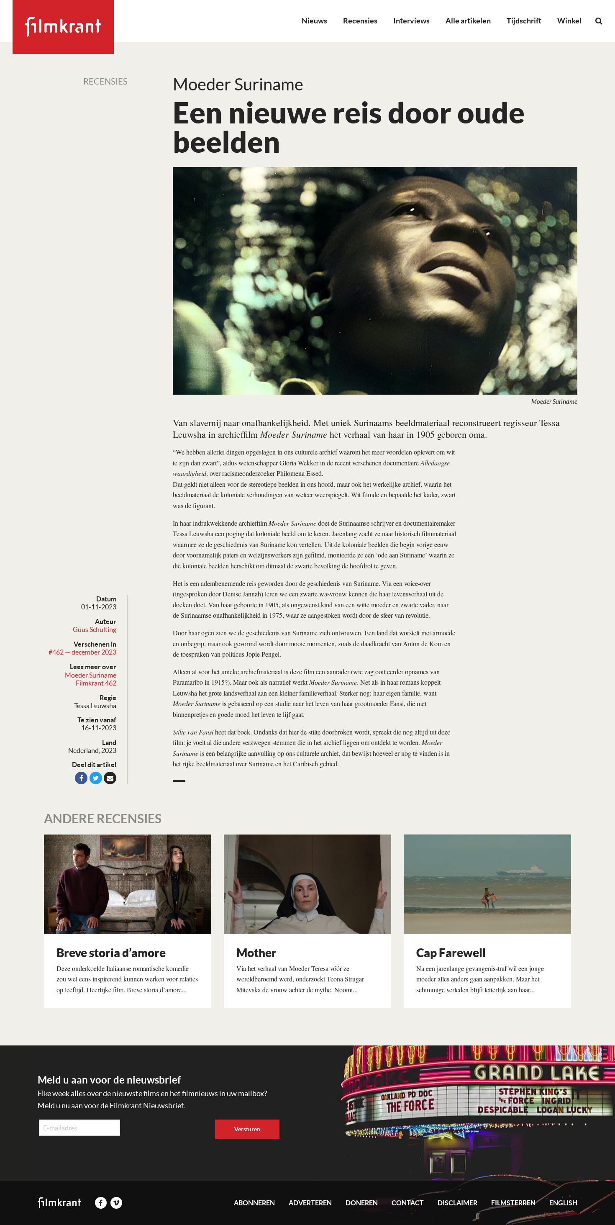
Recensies (360, 20)
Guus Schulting (94, 629)
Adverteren (310, 1203)
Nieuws (314, 20)
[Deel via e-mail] (110, 778)
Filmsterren (513, 1203)
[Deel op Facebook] (81, 778)
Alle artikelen (468, 20)
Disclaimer (457, 1203)
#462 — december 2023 (82, 652)
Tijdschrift (524, 20)
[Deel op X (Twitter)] (96, 778)
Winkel (569, 20)
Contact (408, 1203)
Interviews (411, 20)
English (563, 1203)
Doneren (362, 1203)
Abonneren (254, 1203)
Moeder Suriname (90, 675)
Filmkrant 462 (96, 683)
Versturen (247, 1129)
